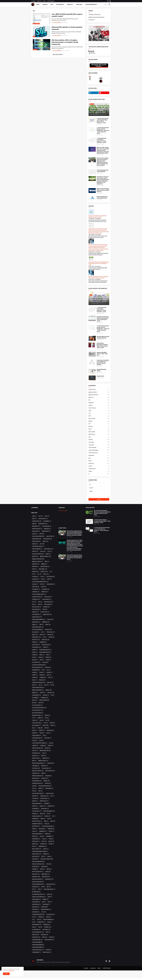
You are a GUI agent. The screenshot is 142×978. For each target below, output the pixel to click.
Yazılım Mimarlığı (99, 447)
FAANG (45, 647)
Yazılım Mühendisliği (91, 4)
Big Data (35, 556)
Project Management (49, 811)
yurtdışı (99, 466)
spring (99, 460)
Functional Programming (38, 664)
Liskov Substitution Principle (39, 743)
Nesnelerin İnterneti (37, 783)
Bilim (47, 561)
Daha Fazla (11, 970)
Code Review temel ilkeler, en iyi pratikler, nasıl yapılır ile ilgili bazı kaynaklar (103, 362)
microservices (46, 768)
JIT (34, 717)
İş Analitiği (35, 697)
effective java (51, 632)
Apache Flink (50, 536)
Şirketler (45, 899)
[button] (106, 4)
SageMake (49, 836)
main (34, 750)
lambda (34, 732)
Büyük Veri (99, 397)
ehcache (42, 634)
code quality (45, 589)
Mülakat (99, 421)
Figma (41, 654)
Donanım (48, 629)
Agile (34, 523)
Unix (39, 919)
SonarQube (35, 866)
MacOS (47, 748)
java (99, 458)
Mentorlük (50, 763)
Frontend (45, 662)
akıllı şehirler (99, 455)
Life (44, 735)
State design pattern (49, 889)
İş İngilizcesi (44, 697)
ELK (45, 637)
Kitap (40, 727)
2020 (34, 516)
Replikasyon (43, 831)
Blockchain (35, 564)
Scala (51, 838)
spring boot (99, 463)
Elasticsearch (36, 637)
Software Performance (38, 864)
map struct (35, 755)
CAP (42, 576)
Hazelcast (42, 679)
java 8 (41, 702)
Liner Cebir (47, 737)
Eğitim (34, 634)
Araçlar (45, 4)
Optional (35, 795)
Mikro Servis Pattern (37, 770)
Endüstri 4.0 (36, 639)
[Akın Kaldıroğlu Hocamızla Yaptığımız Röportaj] (92, 338)
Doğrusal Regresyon (37, 627)
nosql (34, 785)
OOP (40, 790)
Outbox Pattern (44, 798)
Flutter (48, 659)
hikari (34, 685)
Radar (43, 818)
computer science (37, 596)
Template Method (46, 909)
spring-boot (35, 886)
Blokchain (35, 566)
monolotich (44, 778)
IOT (52, 685)
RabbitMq (35, 818)
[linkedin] (94, 93)
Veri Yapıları (99, 442)
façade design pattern (45, 652)
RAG (49, 818)
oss (52, 795)
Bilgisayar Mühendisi (99, 394)
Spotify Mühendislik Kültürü (101, 370)
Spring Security (50, 884)
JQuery (34, 720)
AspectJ (35, 543)
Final (34, 657)
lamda (42, 732)
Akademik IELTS (42, 523)
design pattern (47, 614)
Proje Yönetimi (36, 811)
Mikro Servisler (99, 418)
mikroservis (35, 773)
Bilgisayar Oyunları (37, 561)
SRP (49, 886)
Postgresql (35, 808)
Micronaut (44, 765)
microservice (36, 768)
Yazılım (51, 937)
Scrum (44, 841)
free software (36, 662)
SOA (43, 856)
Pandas (35, 806)
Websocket (44, 934)
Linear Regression (37, 737)
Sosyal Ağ (44, 866)
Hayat (99, 410)
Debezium (35, 611)
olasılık (40, 788)
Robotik (47, 833)
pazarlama (51, 806)
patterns (42, 806)
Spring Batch (45, 874)
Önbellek (47, 803)
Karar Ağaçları (36, 725)
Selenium (35, 843)
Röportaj (99, 426)
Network (48, 783)
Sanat (44, 838)
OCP (99, 423)
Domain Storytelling (37, 629)
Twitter (48, 916)
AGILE (37, 4)
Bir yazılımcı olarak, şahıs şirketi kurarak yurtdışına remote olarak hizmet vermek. (103, 319)
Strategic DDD (36, 891)
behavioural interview (38, 553)
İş (99, 474)
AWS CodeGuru (48, 548)
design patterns (37, 616)
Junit (41, 720)
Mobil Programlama (37, 775)
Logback (35, 745)
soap (49, 856)
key (34, 727)
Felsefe (34, 654)
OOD (34, 790)
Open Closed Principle (38, 793)
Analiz (41, 533)
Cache (46, 574)
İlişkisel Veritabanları (37, 690)
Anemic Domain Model (38, 536)
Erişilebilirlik (43, 642)
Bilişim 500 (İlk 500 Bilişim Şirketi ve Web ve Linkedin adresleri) (103, 190)
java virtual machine (37, 712)
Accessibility (47, 521)
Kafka (52, 722)
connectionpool (46, 599)
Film (48, 654)
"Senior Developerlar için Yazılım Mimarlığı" (102, 171)
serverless (43, 843)
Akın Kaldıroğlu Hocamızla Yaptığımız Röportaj (103, 337)
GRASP (34, 674)
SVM (50, 896)
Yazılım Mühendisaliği (38, 944)
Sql (43, 886)
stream (49, 894)
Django (34, 624)
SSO (40, 889)
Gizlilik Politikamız (51, 1)
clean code (35, 586)
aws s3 (42, 551)
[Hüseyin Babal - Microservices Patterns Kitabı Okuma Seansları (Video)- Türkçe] (92, 345)
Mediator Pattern (43, 760)
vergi (34, 927)
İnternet (42, 692)
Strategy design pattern (38, 894)
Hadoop (35, 677)
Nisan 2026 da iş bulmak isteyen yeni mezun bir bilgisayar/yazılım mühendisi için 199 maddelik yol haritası (74, 557)
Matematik (46, 758)
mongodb (48, 775)
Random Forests (37, 821)
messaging (35, 765)
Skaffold (46, 853)
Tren (34, 916)
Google (34, 672)
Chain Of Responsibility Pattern (40, 581)
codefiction (35, 591)
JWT (46, 722)
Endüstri (99, 405)
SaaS (42, 836)
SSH (34, 889)
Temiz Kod (35, 909)
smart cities (35, 856)
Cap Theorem (51, 576)
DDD (52, 4)
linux (41, 740)
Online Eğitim (49, 788)
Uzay (49, 922)
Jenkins (47, 715)
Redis (34, 828)
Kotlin (34, 730)
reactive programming (48, 826)
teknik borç (35, 906)
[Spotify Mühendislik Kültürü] (92, 371)
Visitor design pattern (38, 932)
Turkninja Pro (92, 19)
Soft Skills (35, 859)
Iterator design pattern (38, 687)
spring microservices (37, 881)
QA (48, 813)
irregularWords (36, 695)
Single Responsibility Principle (39, 851)
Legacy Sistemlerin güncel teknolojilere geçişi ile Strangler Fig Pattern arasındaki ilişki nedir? (99, 263)
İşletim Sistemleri (44, 700)
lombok (50, 745)
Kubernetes (50, 730)
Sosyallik (35, 869)
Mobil (43, 773)
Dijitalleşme (99, 402)
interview (50, 692)
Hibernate (50, 682)
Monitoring (35, 778)
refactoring (42, 828)
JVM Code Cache (37, 722)
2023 (34, 518)
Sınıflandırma (43, 846)
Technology (46, 904)
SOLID (99, 429)
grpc (49, 674)
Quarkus (47, 816)
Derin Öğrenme (36, 614)
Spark (42, 869)
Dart (34, 604)
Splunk (49, 869)
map (44, 753)
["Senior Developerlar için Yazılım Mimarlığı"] (92, 171)
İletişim (44, 1)
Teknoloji (70, 4)
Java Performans (37, 710)
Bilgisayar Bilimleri (99, 392)
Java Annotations (37, 705)
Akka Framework (37, 528)
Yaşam (44, 937)
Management (36, 753)
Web (48, 932)
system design (36, 899)
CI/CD (42, 584)
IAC (40, 685)
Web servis (35, 934)
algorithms (47, 528)
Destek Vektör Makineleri (38, 619)
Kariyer (45, 725)
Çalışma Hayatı (99, 468)
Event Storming (99, 408)
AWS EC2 (35, 551)
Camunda (35, 576)
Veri (40, 927)
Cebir (49, 579)
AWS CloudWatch (37, 548)
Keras (53, 725)
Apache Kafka (36, 538)
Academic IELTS (99, 389)
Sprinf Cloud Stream (37, 871)
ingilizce (49, 690)
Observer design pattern (45, 785)
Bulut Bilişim (43, 569)
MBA (34, 760)
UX (33, 922)
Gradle (41, 672)
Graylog (42, 674)
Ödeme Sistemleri (37, 803)
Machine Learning (37, 748)
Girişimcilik (35, 669)
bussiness (35, 571)
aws (42, 543)
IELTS (46, 685)
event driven (36, 644)
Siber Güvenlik (99, 431)
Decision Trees (45, 611)
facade (34, 649)
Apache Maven (47, 538)
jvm (47, 720)
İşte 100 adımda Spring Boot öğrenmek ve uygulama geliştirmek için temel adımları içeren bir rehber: (102, 512)
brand (34, 569)
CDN (43, 579)
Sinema (45, 848)
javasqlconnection (37, 715)
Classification (51, 584)
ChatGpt (35, 584)
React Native (36, 826)
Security (51, 841)
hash (50, 677)
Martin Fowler (36, 758)
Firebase (48, 657)
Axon (50, 551)
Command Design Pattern (39, 594)
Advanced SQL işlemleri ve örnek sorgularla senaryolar (67, 28)
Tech (50, 901)
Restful (51, 831)
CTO (40, 601)
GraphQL (49, 672)
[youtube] (110, 1)
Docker (47, 624)
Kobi (99, 415)
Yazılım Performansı (99, 452)
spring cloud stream (37, 879)
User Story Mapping (48, 919)
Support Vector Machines (39, 896)
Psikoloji (35, 813)
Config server (36, 599)
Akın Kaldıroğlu (46, 526)
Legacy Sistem (36, 735)
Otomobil (35, 798)
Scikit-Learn (35, 841)
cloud (43, 586)
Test (43, 911)
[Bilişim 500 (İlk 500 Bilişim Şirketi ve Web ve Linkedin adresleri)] (92, 190)
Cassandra (35, 579)
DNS (41, 624)
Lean (48, 732)
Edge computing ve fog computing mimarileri (102, 197)
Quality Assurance (37, 816)
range (46, 821)
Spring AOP (35, 874)
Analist (34, 533)
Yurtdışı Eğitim (36, 952)
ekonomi (50, 634)
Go (48, 669)
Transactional (51, 914)
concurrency (48, 596)
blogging (44, 564)
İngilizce (99, 471)
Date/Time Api (36, 609)
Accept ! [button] (6, 973)
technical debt (36, 904)
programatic (45, 808)
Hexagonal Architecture (38, 682)
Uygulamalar (41, 922)
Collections (44, 591)
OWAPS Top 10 (44, 801)
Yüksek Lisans (47, 952)
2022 (47, 516)
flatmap (35, 659)
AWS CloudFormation (38, 546)
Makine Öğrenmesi (45, 750)
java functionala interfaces (39, 707)
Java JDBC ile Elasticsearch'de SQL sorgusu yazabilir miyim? (67, 15)
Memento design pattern (38, 763)
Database (46, 606)
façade (34, 652)
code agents (36, 589)
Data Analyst (48, 604)
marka (43, 755)
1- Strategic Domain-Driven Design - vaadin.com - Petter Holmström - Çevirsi (101, 140)
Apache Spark (36, 541)
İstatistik (46, 695)
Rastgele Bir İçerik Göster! (98, 65)
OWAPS (35, 801)
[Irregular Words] (92, 377)
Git (43, 669)
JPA (99, 413)
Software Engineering (38, 861)
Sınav (99, 437)
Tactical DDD (36, 901)
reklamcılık (51, 828)
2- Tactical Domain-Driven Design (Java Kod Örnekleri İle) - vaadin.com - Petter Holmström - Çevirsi (103, 130)
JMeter (40, 717)
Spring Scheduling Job (38, 884)
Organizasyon (44, 795)
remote (34, 831)
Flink (42, 659)
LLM (51, 743)
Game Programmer (37, 667)
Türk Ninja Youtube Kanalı (94, 14)
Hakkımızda (39, 1)
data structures (36, 606)
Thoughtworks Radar (38, 914)
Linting (34, 740)
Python (42, 813)
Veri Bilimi (47, 927)
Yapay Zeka (79, 4)
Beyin (48, 553)
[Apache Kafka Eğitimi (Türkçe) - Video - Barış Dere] (92, 354)
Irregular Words (100, 376)
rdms (47, 823)
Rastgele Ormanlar (37, 823)
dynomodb (35, 632)
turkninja (41, 916)
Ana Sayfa (33, 1)
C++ (39, 574)
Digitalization (36, 622)
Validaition (46, 924)
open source (49, 793)
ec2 (43, 632)
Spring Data (49, 879)
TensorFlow (35, 911)
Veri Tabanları (36, 929)
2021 (41, 516)
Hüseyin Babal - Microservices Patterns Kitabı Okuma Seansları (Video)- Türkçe (102, 345)
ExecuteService (36, 647)
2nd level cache (43, 518)
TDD (44, 901)
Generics (48, 667)
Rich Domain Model (37, 833)
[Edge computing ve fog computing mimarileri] (92, 198)
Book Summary (45, 566)
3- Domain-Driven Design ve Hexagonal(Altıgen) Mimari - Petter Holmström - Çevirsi (102, 120)
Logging (43, 745)
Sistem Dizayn (60, 4)
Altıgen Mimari (46, 531)
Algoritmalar (36, 531)
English (34, 642)
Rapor (52, 821)
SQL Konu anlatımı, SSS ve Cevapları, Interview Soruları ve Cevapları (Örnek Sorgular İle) (65, 42)
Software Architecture (47, 859)
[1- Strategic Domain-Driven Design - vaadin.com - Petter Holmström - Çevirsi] (92, 140)
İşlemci (34, 700)
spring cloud (46, 876)
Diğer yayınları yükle (57, 54)
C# (33, 574)
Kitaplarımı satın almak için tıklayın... (97, 17)
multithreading (36, 780)
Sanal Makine (36, 838)
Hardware (43, 677)
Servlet (51, 843)
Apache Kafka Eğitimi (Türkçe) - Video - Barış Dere (102, 354)
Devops (50, 619)
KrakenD (42, 730)
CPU (34, 601)
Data (40, 604)
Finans (40, 657)
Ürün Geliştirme (36, 924)
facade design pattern (45, 649)
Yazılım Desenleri (49, 939)
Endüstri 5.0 (45, 639)
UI (33, 919)
